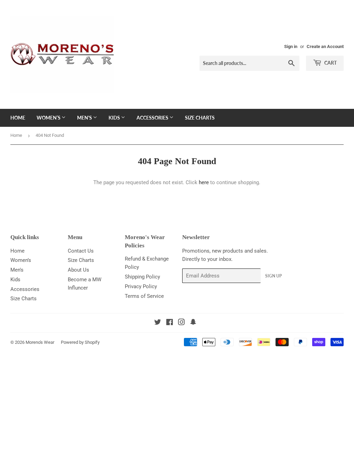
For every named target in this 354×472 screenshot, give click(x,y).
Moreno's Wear (40, 342)
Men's (85, 118)
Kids (115, 118)
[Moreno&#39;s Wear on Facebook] (169, 323)
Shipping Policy (142, 277)
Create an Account (325, 46)
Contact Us (81, 251)
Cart (330, 63)
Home (17, 118)
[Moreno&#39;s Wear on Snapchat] (193, 323)
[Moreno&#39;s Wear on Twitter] (157, 323)
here (204, 182)
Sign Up (273, 276)
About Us (78, 270)
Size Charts (200, 118)
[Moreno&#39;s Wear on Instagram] (181, 323)
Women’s (49, 118)
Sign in (290, 46)
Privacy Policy (141, 286)
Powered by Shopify (80, 342)
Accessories (153, 118)
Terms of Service (144, 296)
